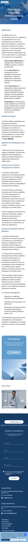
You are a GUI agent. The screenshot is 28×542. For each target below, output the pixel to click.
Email (14, 447)
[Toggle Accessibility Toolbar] (25, 534)
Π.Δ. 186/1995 (8, 139)
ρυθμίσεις (14, 537)
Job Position (14, 461)
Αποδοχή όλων (5, 539)
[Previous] (5, 400)
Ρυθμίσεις (23, 539)
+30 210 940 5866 (7, 495)
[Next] (22, 400)
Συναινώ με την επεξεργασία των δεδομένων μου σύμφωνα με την (14, 473)
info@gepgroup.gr (8, 497)
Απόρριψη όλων (15, 539)
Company (14, 454)
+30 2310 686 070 (7, 510)
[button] (25, 2)
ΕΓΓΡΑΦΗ (14, 478)
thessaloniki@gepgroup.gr (10, 513)
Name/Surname (14, 440)
